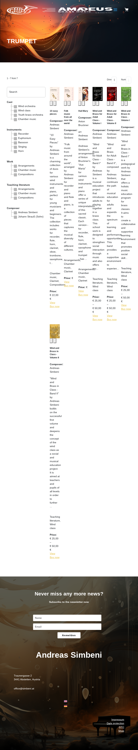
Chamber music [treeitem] (27, 119)
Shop (121, 730)
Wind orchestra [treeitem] (26, 106)
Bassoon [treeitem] (23, 142)
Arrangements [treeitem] (26, 165)
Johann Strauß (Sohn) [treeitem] (30, 216)
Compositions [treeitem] (26, 174)
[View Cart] (126, 10)
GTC (121, 727)
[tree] (26, 114)
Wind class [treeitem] (24, 110)
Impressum (117, 719)
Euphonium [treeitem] (24, 138)
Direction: (108, 79)
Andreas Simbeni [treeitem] (28, 212)
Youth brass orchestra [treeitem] (30, 114)
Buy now (54, 306)
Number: (122, 79)
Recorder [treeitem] (23, 133)
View (52, 302)
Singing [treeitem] (22, 146)
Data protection (115, 723)
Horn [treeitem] (21, 150)
